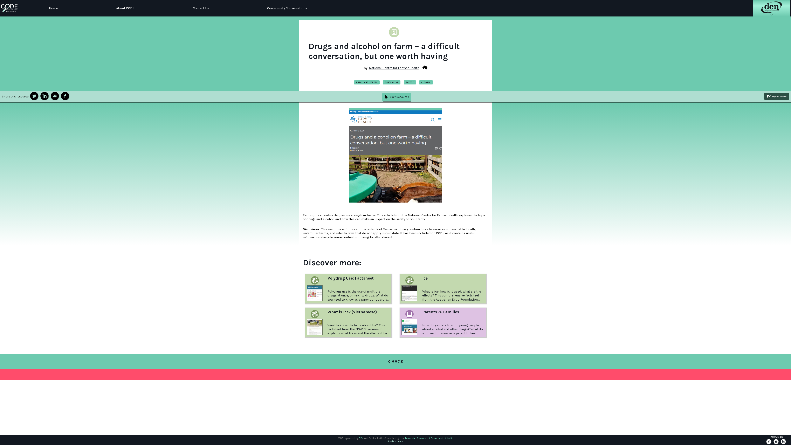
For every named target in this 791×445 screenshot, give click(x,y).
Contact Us (201, 8)
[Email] (55, 96)
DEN (361, 438)
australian (391, 82)
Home (53, 8)
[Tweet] (34, 96)
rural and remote (367, 82)
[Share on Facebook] (65, 96)
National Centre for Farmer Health (394, 68)
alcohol (426, 82)
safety (410, 82)
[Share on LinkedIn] (44, 96)
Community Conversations (287, 8)
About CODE (125, 8)
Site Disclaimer (395, 441)
